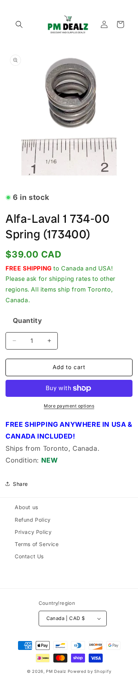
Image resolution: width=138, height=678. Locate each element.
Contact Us (29, 556)
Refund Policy (33, 520)
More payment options (69, 406)
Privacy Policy (33, 532)
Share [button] (20, 484)
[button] (19, 24)
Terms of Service (37, 544)
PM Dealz (56, 671)
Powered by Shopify (90, 671)
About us (26, 507)
